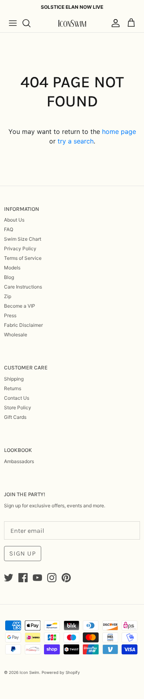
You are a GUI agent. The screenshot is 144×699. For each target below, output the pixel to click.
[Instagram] (51, 577)
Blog (9, 277)
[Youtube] (37, 577)
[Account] (113, 23)
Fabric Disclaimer (23, 325)
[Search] (30, 23)
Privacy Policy (20, 248)
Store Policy (17, 407)
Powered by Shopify (61, 672)
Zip (7, 296)
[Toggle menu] (13, 23)
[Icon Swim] (72, 23)
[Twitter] (8, 577)
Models (12, 268)
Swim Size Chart (22, 239)
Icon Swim (29, 672)
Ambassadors (19, 461)
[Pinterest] (66, 577)
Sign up (22, 553)
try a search (76, 141)
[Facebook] (23, 577)
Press (10, 315)
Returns (12, 388)
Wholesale (15, 335)
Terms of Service (23, 258)
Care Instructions (23, 287)
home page (119, 131)
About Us (14, 220)
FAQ (8, 229)
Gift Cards (15, 417)
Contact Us (16, 398)
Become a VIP (19, 306)
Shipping (14, 379)
